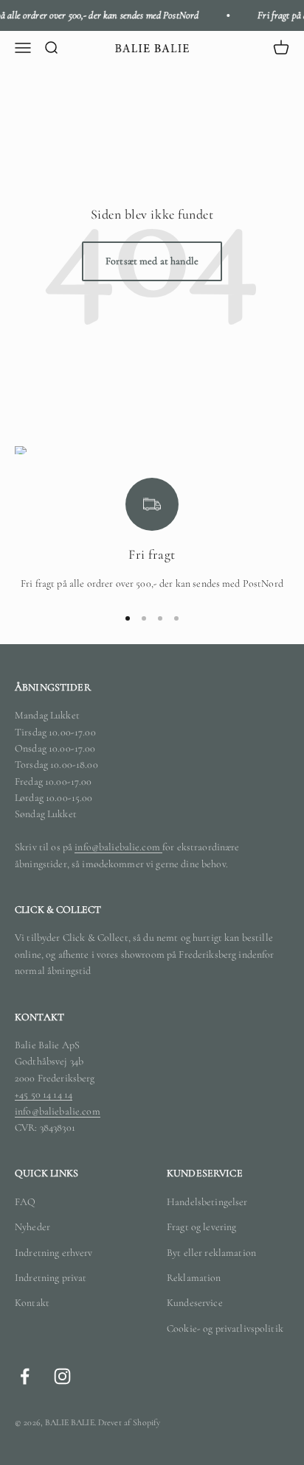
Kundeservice (195, 1302)
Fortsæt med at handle (152, 261)
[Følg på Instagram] (62, 1376)
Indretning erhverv (54, 1252)
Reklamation (194, 1277)
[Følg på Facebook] (25, 1376)
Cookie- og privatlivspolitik (225, 1328)
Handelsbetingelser (207, 1202)
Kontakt (32, 1302)
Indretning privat (50, 1277)
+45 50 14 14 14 (43, 1094)
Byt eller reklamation (211, 1252)
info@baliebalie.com (118, 847)
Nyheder (32, 1227)
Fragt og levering (201, 1227)
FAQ (25, 1202)
